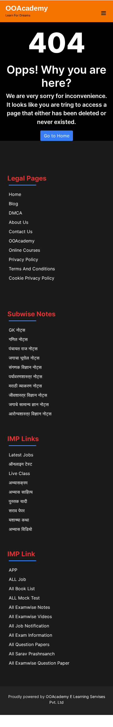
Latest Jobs (21, 454)
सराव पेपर (17, 510)
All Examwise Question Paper (39, 663)
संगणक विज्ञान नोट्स (25, 367)
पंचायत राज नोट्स (23, 348)
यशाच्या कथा (19, 520)
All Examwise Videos (30, 616)
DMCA (15, 213)
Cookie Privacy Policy (31, 278)
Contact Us (20, 231)
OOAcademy (26, 8)
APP (13, 570)
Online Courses (24, 250)
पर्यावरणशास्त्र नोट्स (25, 376)
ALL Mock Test (24, 598)
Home (15, 194)
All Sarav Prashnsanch (32, 653)
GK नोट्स (17, 330)
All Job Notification (29, 625)
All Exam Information (30, 635)
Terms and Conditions (32, 268)
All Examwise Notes (29, 607)
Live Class (19, 473)
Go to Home (56, 135)
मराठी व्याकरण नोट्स (25, 386)
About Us (18, 222)
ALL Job (17, 579)
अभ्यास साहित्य (21, 492)
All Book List (22, 588)
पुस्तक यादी (18, 501)
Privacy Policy (23, 259)
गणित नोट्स (18, 339)
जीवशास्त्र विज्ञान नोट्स (28, 395)
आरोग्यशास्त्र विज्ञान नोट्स (30, 413)
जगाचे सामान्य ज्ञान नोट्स (29, 404)
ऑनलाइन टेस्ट (20, 464)
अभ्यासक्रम (18, 482)
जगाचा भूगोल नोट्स (24, 358)
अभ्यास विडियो (20, 529)
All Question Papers (29, 644)
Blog (13, 203)
